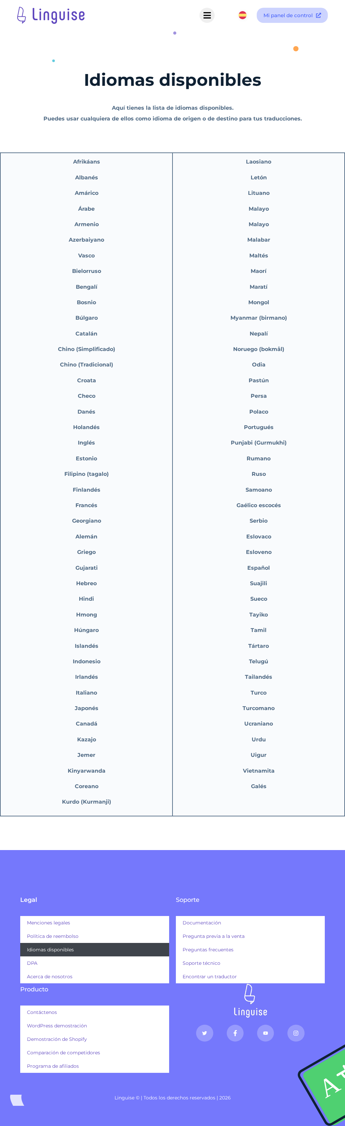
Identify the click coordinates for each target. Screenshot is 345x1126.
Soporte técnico (201, 963)
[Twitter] (204, 1033)
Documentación (202, 923)
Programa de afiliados (53, 1066)
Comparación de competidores (63, 1053)
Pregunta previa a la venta (214, 936)
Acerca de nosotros (49, 977)
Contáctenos (42, 1012)
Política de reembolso (53, 936)
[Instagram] (295, 1033)
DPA (32, 963)
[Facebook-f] (235, 1033)
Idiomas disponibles (50, 950)
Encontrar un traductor (210, 977)
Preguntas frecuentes (208, 950)
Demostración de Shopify (57, 1039)
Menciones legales (48, 923)
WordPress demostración (57, 1026)
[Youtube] (265, 1033)
